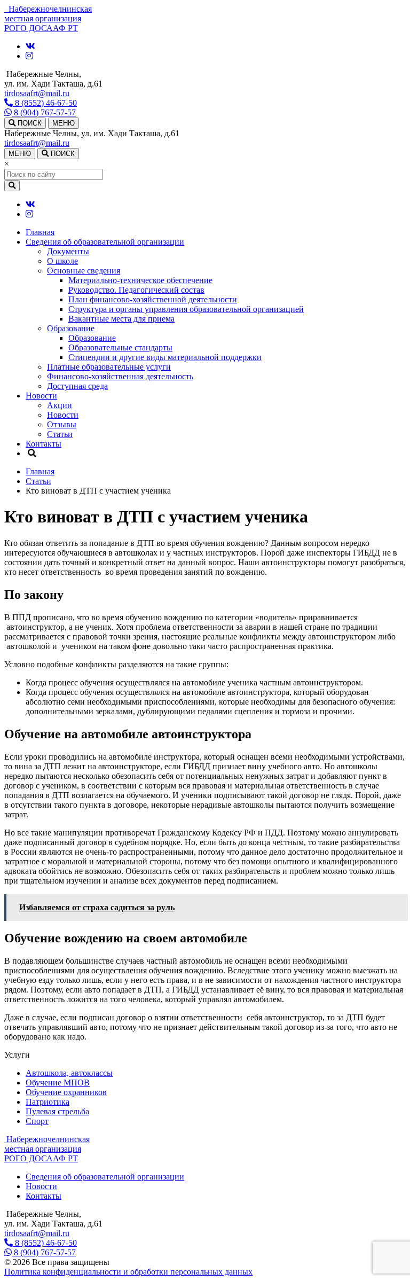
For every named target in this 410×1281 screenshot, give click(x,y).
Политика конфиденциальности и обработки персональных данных (128, 1271)
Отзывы (61, 424)
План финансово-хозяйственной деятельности (152, 299)
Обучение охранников (66, 1092)
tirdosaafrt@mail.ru (36, 93)
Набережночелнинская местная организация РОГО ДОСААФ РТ (47, 1149)
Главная (40, 232)
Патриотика (47, 1101)
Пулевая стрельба (57, 1111)
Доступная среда (77, 385)
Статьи (60, 434)
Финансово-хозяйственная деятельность (120, 376)
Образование (70, 328)
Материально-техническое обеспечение (140, 280)
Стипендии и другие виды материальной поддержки (165, 357)
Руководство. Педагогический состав (136, 289)
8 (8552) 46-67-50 (45, 102)
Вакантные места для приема (121, 318)
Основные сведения (83, 270)
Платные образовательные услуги (109, 366)
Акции (59, 405)
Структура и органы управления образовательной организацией (186, 309)
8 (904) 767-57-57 (44, 112)
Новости (41, 395)
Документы (68, 251)
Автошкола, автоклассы (69, 1072)
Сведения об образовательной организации (105, 241)
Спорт (37, 1121)
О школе (62, 260)
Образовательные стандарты (120, 347)
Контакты (43, 443)
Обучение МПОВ (58, 1082)
